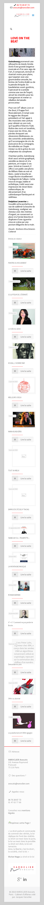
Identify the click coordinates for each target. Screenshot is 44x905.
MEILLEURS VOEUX (14, 397)
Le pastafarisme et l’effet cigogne (20, 733)
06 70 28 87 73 (23, 5)
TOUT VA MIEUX (13, 470)
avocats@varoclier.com (23, 7)
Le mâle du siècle (14, 329)
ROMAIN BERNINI (14, 595)
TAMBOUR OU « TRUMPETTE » (18, 538)
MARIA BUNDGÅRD (15, 431)
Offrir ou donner (14, 698)
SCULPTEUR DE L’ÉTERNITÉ (18, 294)
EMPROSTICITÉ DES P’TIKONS (18, 509)
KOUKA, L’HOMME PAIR (16, 363)
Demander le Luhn (15, 664)
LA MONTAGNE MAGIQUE (17, 566)
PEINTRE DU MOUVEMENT (17, 263)
